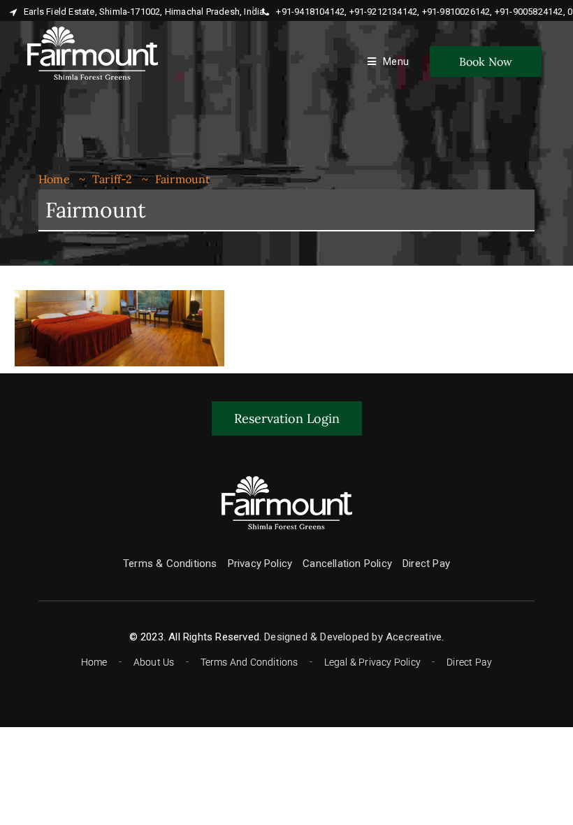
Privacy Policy (260, 563)
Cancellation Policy (347, 563)
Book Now (486, 62)
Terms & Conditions (170, 563)
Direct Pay (426, 563)
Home (54, 179)
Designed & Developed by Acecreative (353, 637)
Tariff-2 (112, 179)
